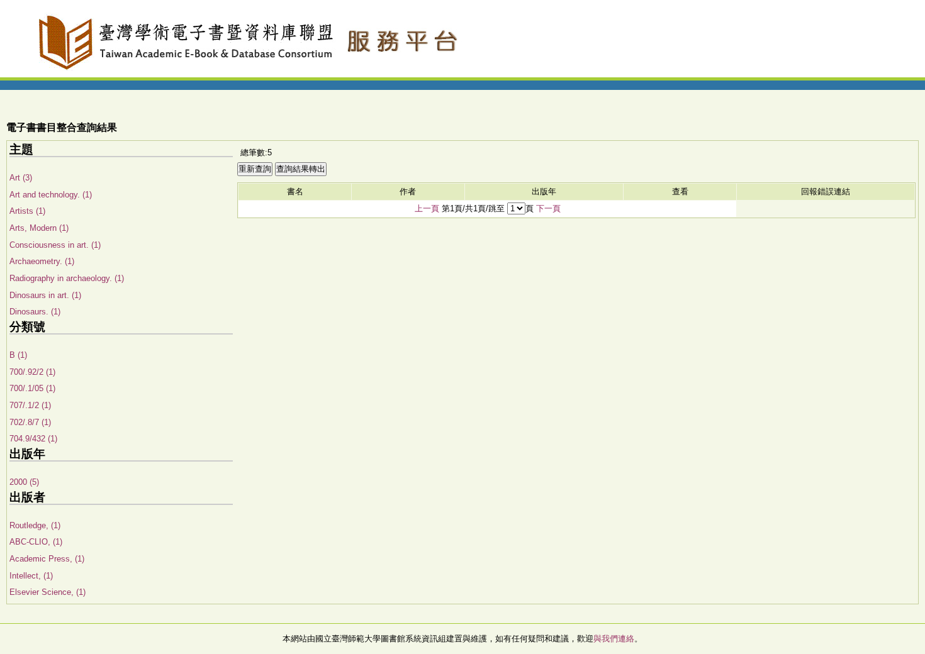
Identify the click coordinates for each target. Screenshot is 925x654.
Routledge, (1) (34, 525)
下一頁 (548, 208)
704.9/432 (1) (33, 438)
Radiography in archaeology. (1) (66, 278)
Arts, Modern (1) (39, 228)
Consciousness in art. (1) (55, 245)
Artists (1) (27, 211)
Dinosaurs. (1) (34, 311)
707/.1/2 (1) (30, 405)
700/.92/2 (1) (32, 372)
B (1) (18, 355)
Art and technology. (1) (50, 194)
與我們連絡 (613, 638)
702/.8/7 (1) (30, 422)
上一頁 (427, 208)
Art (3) (20, 177)
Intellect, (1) (31, 575)
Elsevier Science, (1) (47, 592)
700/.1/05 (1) (32, 388)
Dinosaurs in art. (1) (45, 295)
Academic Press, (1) (46, 558)
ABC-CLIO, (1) (35, 541)
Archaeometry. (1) (41, 261)
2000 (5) (24, 482)
